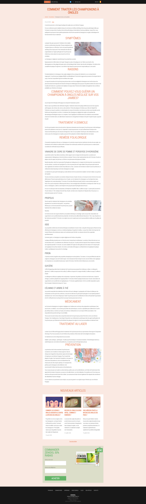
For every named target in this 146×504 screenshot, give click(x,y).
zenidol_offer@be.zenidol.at (73, 496)
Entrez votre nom (49, 459)
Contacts (96, 490)
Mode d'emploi (75, 490)
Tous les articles (73, 441)
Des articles (88, 490)
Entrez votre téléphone (50, 467)
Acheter (56, 478)
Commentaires (58, 490)
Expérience (66, 490)
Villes (82, 490)
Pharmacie (50, 490)
